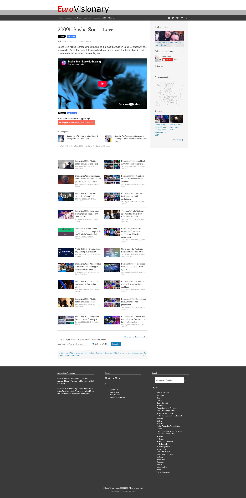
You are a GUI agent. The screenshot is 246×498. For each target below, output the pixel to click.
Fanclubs (160, 418)
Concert (159, 400)
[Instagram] (182, 18)
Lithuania (88, 41)
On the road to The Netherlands (171, 416)
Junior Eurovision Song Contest (168, 426)
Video (81, 41)
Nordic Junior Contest (165, 454)
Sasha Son (91, 146)
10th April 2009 (63, 146)
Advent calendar (163, 393)
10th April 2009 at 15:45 (70, 41)
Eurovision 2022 (100, 18)
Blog (158, 398)
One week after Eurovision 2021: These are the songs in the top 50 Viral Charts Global (88, 231)
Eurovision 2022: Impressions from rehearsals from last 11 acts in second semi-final (134, 319)
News (61, 18)
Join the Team (115, 392)
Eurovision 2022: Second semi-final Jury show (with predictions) (133, 301)
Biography (160, 395)
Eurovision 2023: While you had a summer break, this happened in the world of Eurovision (88, 266)
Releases (160, 462)
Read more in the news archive (135, 337)
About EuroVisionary (117, 397)
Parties (162, 439)
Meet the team (115, 395)
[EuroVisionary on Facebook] (169, 18)
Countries (87, 18)
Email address (63, 344)
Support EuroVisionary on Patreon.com (77, 122)
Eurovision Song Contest (166, 411)
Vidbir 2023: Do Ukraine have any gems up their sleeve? (87, 250)
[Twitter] (173, 18)
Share (73, 36)
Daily (97, 344)
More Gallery (176, 140)
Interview (160, 424)
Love (85, 146)
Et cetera (160, 406)
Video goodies (164, 447)
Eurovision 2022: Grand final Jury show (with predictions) (133, 162)
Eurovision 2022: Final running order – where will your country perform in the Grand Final (88, 178)
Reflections (161, 459)
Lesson (159, 429)
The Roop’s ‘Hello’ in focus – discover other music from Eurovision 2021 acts (133, 214)
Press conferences (166, 441)
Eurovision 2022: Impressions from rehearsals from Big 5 (87, 318)
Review (159, 465)
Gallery (159, 421)
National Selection (163, 452)
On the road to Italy (166, 413)
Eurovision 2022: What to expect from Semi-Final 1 (85, 194)
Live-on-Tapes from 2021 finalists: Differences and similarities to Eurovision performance (131, 232)
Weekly (104, 344)
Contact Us (114, 390)
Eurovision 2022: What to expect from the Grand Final (86, 162)
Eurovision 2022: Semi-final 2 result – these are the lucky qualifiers (133, 284)
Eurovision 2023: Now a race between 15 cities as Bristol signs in (133, 266)
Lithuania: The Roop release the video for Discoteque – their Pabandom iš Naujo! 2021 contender (130, 138)
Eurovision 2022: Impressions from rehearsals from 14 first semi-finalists (87, 214)
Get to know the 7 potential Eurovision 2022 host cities (132, 250)
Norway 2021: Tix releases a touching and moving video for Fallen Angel (82, 137)
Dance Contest (162, 403)
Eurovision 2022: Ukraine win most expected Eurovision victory (87, 284)
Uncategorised (162, 467)
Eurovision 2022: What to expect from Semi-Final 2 (85, 300)
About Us (111, 18)
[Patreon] (186, 18)
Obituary (160, 457)
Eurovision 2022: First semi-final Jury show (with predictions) (132, 196)
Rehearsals (163, 444)
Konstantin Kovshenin (129, 491)
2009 (81, 146)
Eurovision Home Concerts (167, 408)
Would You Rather (163, 472)
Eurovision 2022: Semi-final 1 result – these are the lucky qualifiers (133, 178)
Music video (161, 449)
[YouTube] (177, 18)
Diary (161, 436)
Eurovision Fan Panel (73, 18)
